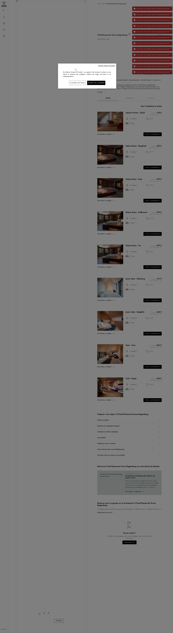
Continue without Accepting (106, 66)
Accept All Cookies (96, 83)
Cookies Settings (77, 83)
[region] (87, 76)
